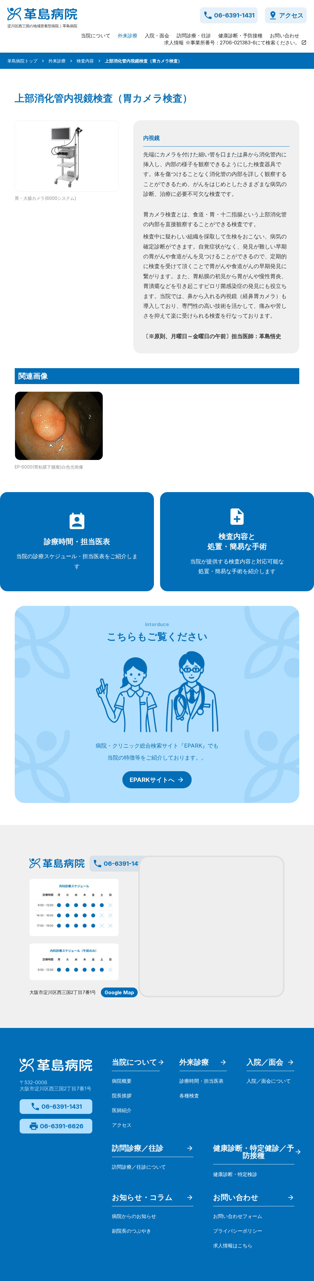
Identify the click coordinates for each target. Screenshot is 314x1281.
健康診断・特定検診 (235, 1174)
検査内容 (85, 60)
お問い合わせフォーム (237, 1216)
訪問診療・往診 (194, 35)
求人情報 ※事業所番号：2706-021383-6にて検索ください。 (232, 42)
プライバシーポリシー (237, 1231)
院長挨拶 (122, 1095)
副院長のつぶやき (131, 1231)
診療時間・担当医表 (201, 1081)
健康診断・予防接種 (240, 35)
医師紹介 (122, 1110)
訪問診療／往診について (139, 1167)
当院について (95, 35)
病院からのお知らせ (134, 1216)
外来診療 (127, 35)
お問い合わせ (284, 35)
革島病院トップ (22, 60)
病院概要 (122, 1081)
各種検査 (189, 1095)
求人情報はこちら (232, 1245)
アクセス (122, 1125)
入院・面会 (157, 35)
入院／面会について (269, 1081)
